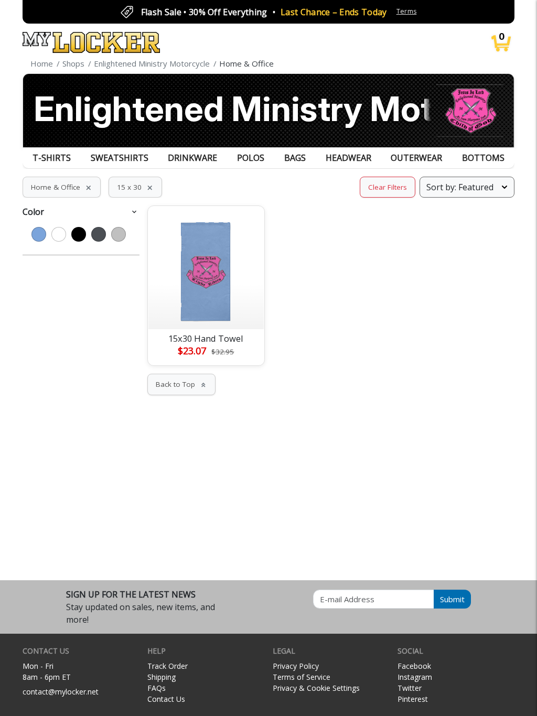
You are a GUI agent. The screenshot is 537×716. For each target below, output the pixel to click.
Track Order (167, 666)
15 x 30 (135, 187)
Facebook (414, 666)
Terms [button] (406, 11)
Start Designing (206, 308)
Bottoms (483, 158)
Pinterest (413, 699)
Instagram (415, 677)
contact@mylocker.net (61, 692)
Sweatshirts (119, 158)
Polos (250, 158)
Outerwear (416, 158)
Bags (295, 158)
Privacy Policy (296, 666)
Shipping (161, 677)
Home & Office (61, 187)
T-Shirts (52, 158)
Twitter (410, 688)
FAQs (156, 688)
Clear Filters (387, 187)
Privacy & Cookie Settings (316, 688)
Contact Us (166, 699)
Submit (452, 599)
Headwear (348, 158)
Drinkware (192, 158)
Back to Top (181, 384)
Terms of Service (301, 677)
